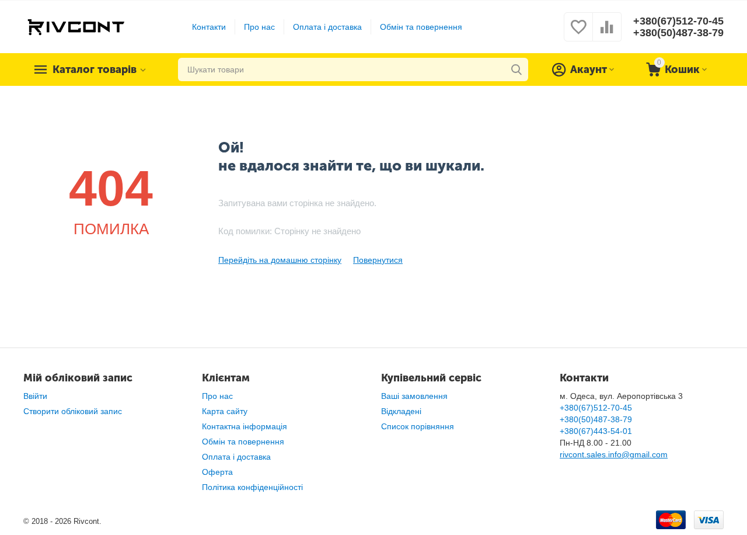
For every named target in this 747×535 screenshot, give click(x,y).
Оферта (217, 472)
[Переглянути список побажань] (578, 33)
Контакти (209, 27)
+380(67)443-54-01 (596, 431)
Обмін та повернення (421, 27)
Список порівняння (417, 426)
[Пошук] (516, 69)
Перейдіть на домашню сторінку (279, 260)
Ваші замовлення (414, 396)
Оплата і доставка (327, 27)
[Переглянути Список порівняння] (607, 33)
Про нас (259, 27)
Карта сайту (224, 411)
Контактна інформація (244, 426)
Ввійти (35, 396)
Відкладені (401, 411)
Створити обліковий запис (72, 411)
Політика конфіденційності (252, 487)
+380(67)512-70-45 (678, 21)
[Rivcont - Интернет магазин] (75, 26)
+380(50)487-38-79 (678, 33)
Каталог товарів (95, 69)
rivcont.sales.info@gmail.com (614, 454)
